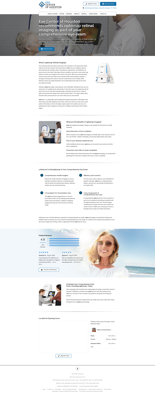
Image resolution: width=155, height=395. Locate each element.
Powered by (67, 386)
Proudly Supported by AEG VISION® (88, 386)
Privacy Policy (107, 389)
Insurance (69, 13)
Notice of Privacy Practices (95, 389)
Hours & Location (52, 13)
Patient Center (93, 13)
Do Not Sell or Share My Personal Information (91, 391)
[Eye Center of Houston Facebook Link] (77, 369)
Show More (77, 262)
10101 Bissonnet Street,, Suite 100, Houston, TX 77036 (100, 8)
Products (77, 13)
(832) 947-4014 (87, 380)
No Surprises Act (82, 389)
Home (44, 389)
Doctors (61, 13)
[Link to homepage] (54, 5)
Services (83, 13)
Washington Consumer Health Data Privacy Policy (65, 391)
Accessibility (58, 389)
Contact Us (103, 13)
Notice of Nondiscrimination (70, 389)
